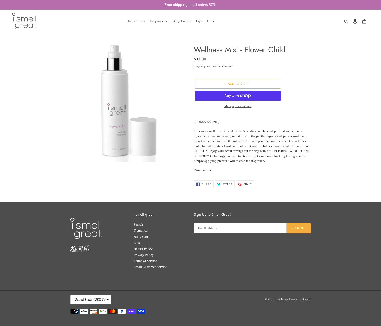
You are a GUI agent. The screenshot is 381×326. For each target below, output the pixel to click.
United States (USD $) (90, 299)
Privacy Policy (144, 255)
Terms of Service (145, 261)
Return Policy (143, 249)
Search (138, 224)
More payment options (238, 106)
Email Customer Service (150, 267)
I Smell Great (281, 299)
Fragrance (141, 230)
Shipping (199, 66)
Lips (137, 242)
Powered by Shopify (300, 299)
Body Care (141, 236)
